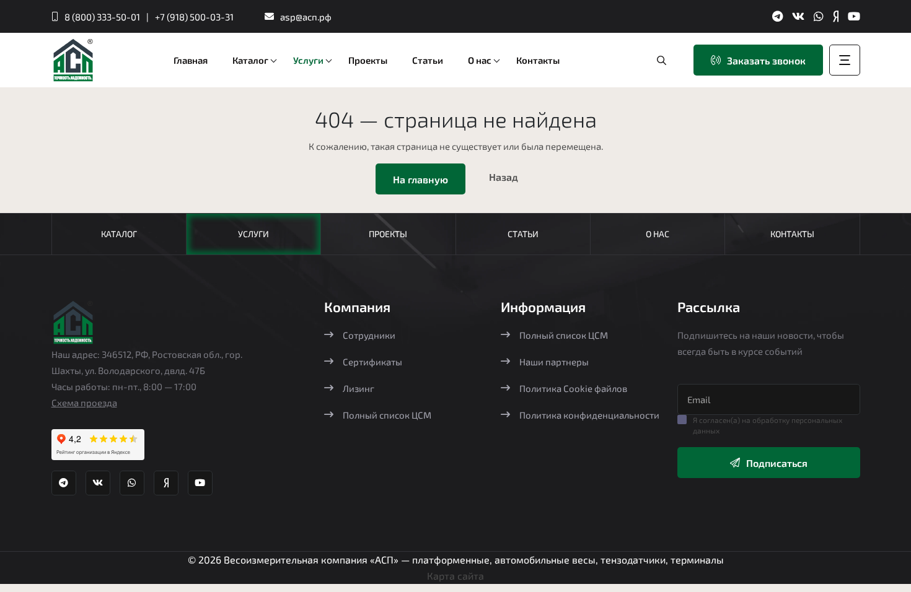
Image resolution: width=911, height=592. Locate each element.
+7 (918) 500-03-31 (194, 16)
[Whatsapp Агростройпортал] (819, 16)
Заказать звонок (766, 60)
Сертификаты (372, 361)
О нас (657, 234)
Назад (503, 177)
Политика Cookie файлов (573, 388)
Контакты (792, 234)
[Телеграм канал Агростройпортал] (777, 16)
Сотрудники (369, 335)
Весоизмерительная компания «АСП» (312, 559)
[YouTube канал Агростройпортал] (854, 16)
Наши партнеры (554, 361)
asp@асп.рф (306, 16)
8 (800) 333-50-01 (102, 16)
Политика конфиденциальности (589, 414)
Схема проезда (84, 402)
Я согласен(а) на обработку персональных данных (767, 425)
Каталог (119, 234)
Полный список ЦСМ (387, 414)
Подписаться (777, 463)
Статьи (523, 234)
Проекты (388, 234)
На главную (420, 179)
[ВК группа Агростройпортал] (798, 16)
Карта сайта (455, 575)
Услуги (253, 234)
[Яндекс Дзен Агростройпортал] (835, 16)
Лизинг (358, 388)
